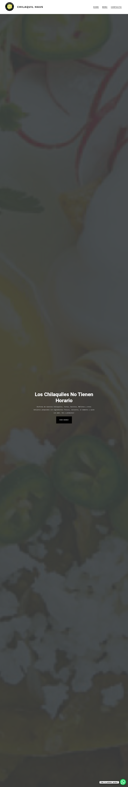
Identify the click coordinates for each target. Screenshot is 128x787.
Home (96, 7)
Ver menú (64, 420)
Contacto (116, 7)
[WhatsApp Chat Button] (123, 782)
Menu (105, 7)
